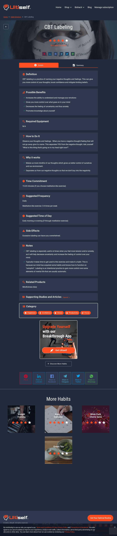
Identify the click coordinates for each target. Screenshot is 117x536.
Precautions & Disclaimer (79, 527)
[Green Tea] (58, 463)
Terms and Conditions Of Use (46, 527)
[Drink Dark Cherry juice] (95, 432)
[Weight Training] (21, 432)
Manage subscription (104, 7)
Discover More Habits (58, 364)
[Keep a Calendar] (58, 432)
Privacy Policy (62, 527)
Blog (90, 7)
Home (58, 7)
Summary (80, 65)
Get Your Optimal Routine (100, 518)
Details (40, 65)
